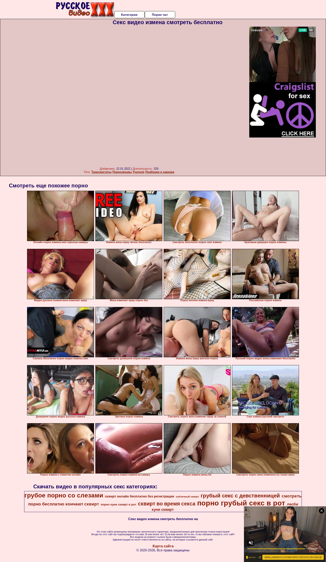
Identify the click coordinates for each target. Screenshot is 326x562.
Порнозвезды (122, 172)
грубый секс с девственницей (240, 496)
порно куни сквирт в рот (118, 504)
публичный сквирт (187, 496)
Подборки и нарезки (159, 172)
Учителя (138, 172)
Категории (129, 14)
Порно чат (160, 14)
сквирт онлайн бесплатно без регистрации (139, 496)
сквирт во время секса (166, 504)
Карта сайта (163, 546)
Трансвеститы (101, 172)
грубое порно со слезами (63, 495)
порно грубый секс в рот (241, 503)
